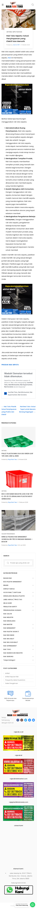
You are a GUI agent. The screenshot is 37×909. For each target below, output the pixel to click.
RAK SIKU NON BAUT (10, 642)
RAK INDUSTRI (8, 617)
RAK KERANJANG (9, 621)
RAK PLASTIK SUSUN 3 (11, 632)
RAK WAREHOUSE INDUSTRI (13, 653)
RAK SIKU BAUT (8, 639)
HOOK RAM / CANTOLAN (12, 592)
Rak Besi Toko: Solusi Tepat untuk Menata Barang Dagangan (27, 409)
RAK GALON (7, 614)
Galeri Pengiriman (8, 534)
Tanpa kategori (9, 660)
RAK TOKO (7, 649)
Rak (9, 58)
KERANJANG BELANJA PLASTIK (14, 596)
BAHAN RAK (7, 578)
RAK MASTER (7, 624)
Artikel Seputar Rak (14, 32)
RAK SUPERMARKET (10, 646)
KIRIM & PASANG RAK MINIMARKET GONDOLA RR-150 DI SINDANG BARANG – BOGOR (17, 539)
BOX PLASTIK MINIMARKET (12, 582)
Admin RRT (16, 45)
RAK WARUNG (8, 656)
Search (33, 5)
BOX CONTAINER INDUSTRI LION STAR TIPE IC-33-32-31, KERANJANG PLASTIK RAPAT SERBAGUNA (17, 496)
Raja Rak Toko (12, 459)
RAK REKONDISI (8, 635)
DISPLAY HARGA (9, 589)
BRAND (5, 585)
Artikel (4, 450)
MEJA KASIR (7, 603)
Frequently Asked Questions (15, 680)
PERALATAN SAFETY (10, 607)
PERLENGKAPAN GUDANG (12, 610)
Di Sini (24, 883)
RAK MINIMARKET (9, 628)
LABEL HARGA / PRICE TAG (12, 600)
